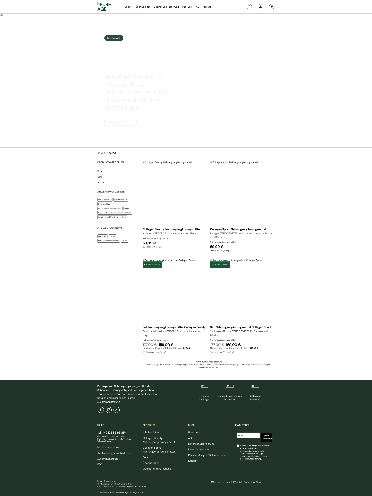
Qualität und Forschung (166, 6)
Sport (100, 182)
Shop (127, 6)
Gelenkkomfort (120, 199)
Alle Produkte (151, 432)
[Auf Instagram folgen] (109, 410)
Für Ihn (112, 236)
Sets (100, 177)
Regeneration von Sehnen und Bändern (114, 213)
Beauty (101, 171)
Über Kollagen (143, 6)
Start (101, 153)
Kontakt (207, 6)
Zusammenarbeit (107, 458)
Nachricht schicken (108, 447)
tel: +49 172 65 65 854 (111, 432)
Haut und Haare (104, 204)
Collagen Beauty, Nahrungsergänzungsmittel (172, 229)
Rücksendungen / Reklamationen (207, 455)
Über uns (187, 6)
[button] (249, 6)
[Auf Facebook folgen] (101, 410)
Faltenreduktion (105, 199)
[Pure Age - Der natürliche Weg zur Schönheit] (108, 6)
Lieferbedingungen (199, 449)
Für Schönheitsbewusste (108, 240)
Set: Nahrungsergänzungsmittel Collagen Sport (240, 327)
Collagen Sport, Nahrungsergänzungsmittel (238, 229)
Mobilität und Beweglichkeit (110, 208)
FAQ (197, 6)
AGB (190, 438)
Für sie (124, 240)
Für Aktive (102, 236)
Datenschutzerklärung (201, 444)
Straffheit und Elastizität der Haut (112, 217)
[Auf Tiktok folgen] (116, 410)
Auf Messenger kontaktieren (114, 453)
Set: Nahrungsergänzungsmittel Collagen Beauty (174, 327)
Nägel (126, 208)
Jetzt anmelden (267, 437)
